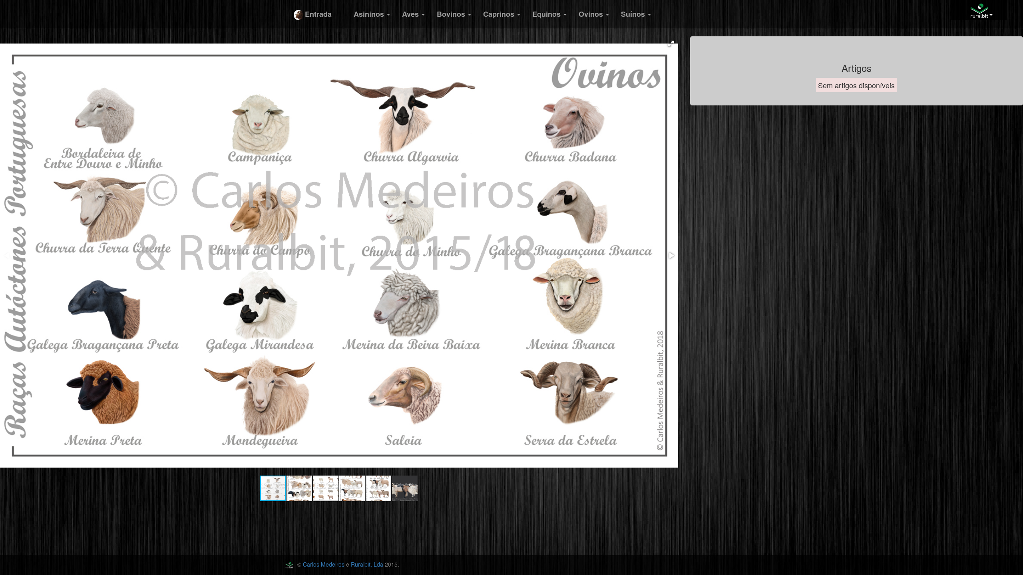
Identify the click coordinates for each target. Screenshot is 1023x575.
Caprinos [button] (499, 14)
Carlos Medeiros (323, 564)
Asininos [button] (370, 14)
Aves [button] (411, 14)
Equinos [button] (547, 14)
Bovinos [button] (452, 14)
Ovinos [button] (592, 14)
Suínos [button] (634, 14)
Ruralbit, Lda (367, 564)
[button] (671, 43)
